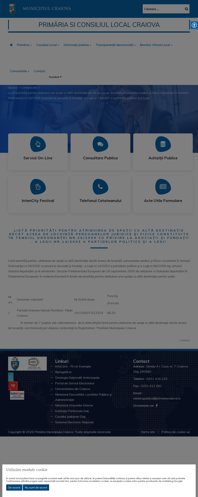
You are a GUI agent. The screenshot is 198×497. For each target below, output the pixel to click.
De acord (14, 487)
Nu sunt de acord (36, 487)
